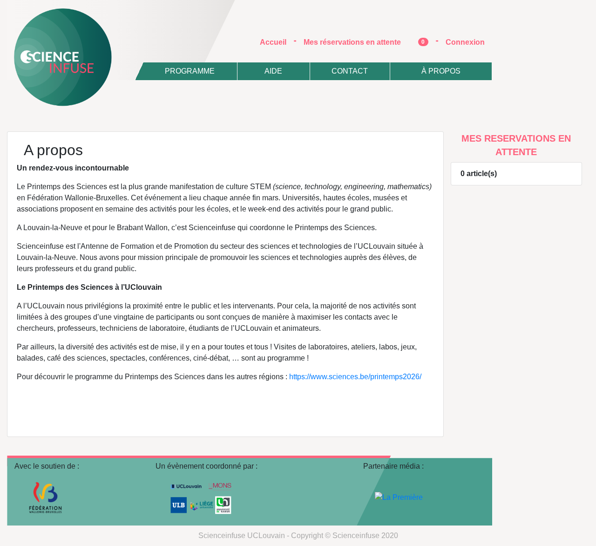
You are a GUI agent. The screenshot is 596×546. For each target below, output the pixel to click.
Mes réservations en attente (364, 42)
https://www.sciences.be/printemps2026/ (355, 377)
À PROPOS (441, 71)
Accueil (277, 42)
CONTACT (350, 71)
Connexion (465, 42)
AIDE (273, 71)
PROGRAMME (190, 71)
